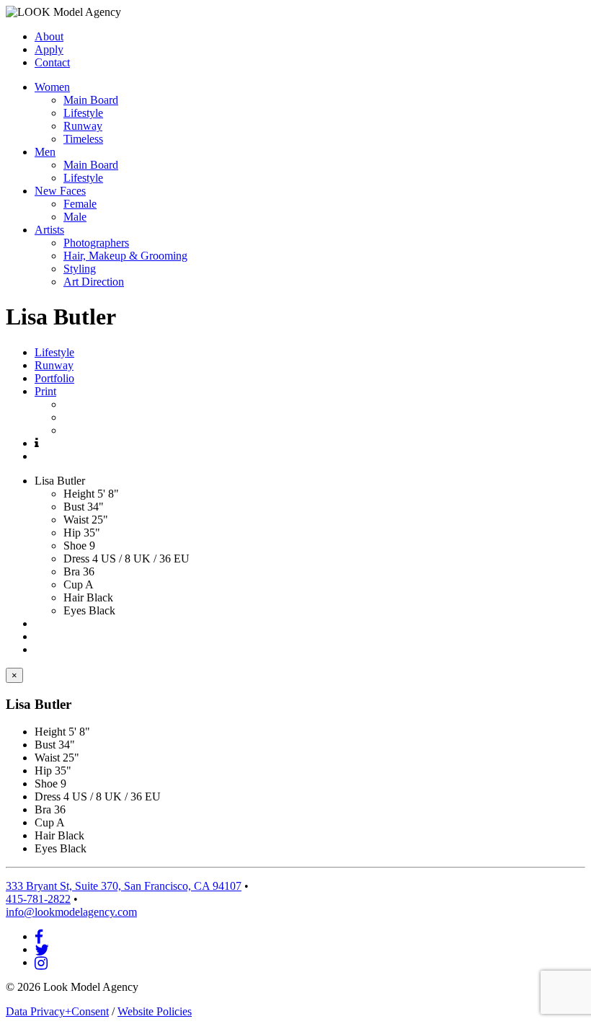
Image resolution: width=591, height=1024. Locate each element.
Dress (76, 558)
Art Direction (93, 281)
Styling (79, 268)
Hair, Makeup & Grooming (125, 256)
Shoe (74, 545)
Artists (49, 230)
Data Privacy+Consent (57, 1011)
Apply (49, 49)
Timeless (83, 139)
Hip (72, 532)
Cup (73, 584)
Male (74, 217)
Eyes (74, 610)
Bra (71, 571)
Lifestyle (83, 113)
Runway (82, 126)
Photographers (96, 243)
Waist (76, 519)
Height (78, 493)
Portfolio (54, 378)
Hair (73, 597)
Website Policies (154, 1011)
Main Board (90, 100)
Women (52, 87)
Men (45, 152)
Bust (73, 506)
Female (80, 204)
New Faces (60, 191)
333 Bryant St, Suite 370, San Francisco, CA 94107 (123, 886)
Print (45, 391)
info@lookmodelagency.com (71, 912)
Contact (52, 62)
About (49, 36)
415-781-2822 (38, 899)
